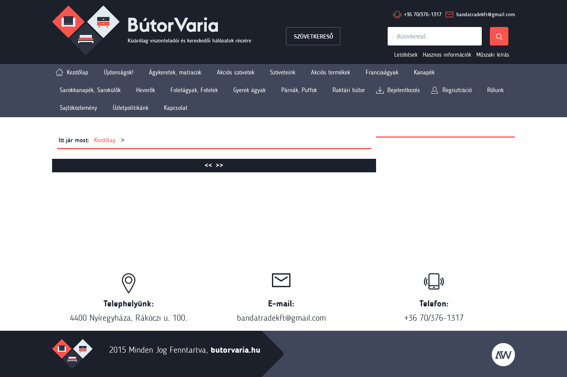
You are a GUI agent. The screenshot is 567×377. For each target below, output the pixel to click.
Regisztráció (457, 90)
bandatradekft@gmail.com (485, 14)
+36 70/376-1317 (423, 14)
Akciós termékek (330, 72)
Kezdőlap (77, 72)
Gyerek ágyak (249, 90)
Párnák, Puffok (299, 90)
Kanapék (424, 72)
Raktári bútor (348, 90)
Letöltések (406, 54)
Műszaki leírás (492, 54)
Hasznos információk (447, 54)
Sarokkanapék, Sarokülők (90, 90)
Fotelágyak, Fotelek (194, 90)
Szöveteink (282, 72)
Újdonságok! (118, 72)
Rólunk (495, 90)
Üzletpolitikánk (130, 107)
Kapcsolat (175, 107)
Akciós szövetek (236, 72)
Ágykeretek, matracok (175, 72)
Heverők (145, 90)
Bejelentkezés (403, 90)
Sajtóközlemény (78, 107)
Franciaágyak (382, 72)
